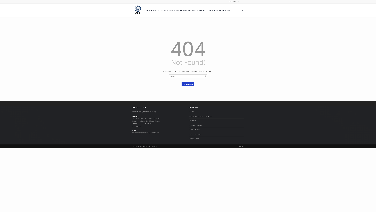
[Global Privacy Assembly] (138, 10)
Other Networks (195, 134)
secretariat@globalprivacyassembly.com (145, 133)
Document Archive (195, 125)
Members (192, 121)
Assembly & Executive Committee (162, 10)
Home (148, 10)
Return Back (188, 84)
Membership (192, 10)
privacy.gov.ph (137, 126)
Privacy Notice (194, 139)
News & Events (181, 10)
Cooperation (213, 10)
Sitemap (241, 146)
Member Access (224, 10)
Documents (202, 10)
